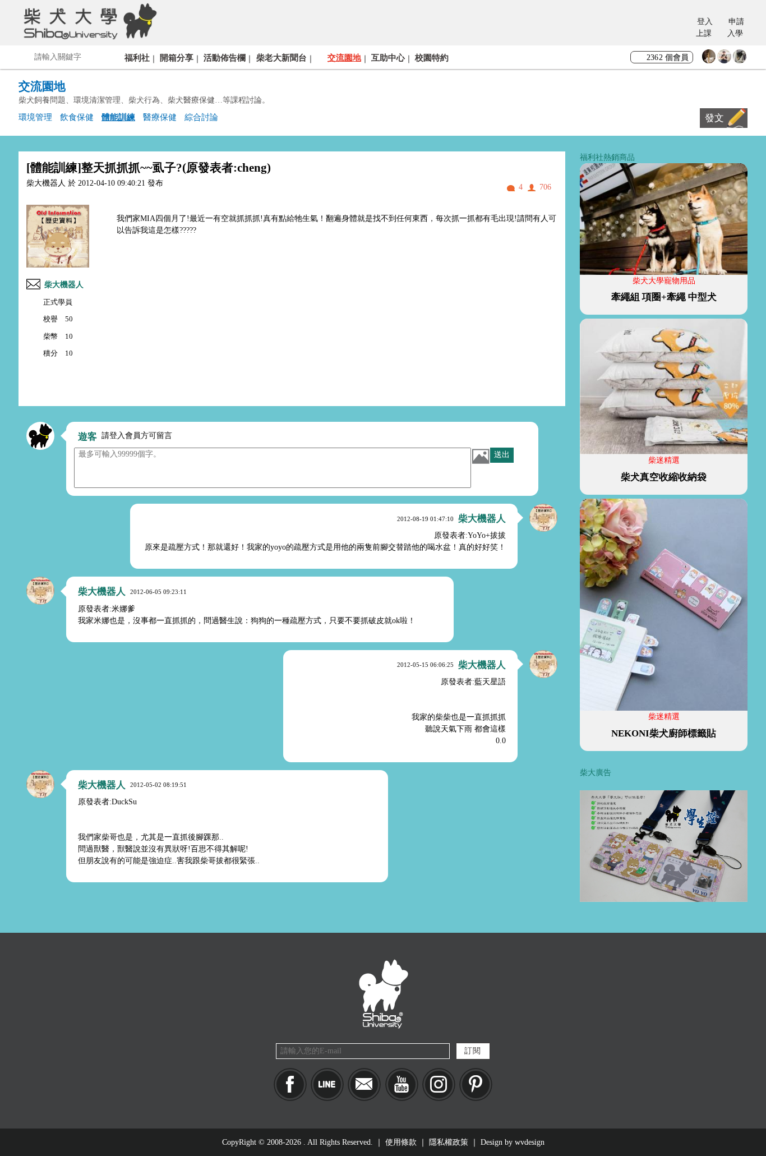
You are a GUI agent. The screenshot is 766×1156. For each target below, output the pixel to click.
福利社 (137, 57)
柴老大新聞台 (281, 57)
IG (438, 1084)
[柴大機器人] (543, 518)
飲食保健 (77, 117)
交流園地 (344, 57)
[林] (740, 59)
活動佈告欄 (225, 57)
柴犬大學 (88, 21)
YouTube (401, 1084)
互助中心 (388, 57)
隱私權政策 (448, 1142)
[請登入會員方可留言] (40, 436)
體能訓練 (118, 117)
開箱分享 (176, 57)
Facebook (290, 1084)
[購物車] (679, 28)
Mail (364, 1084)
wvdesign (529, 1142)
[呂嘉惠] (709, 59)
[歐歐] (724, 59)
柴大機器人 (64, 284)
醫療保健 (160, 117)
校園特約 (432, 57)
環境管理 (35, 117)
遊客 (87, 436)
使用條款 (401, 1142)
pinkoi (475, 1084)
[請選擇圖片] (480, 456)
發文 (714, 118)
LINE (327, 1084)
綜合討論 (201, 117)
